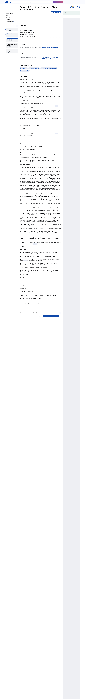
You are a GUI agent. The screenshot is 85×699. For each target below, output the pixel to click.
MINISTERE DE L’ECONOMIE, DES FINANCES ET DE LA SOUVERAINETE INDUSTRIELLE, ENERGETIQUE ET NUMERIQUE (50, 57)
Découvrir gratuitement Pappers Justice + (49, 47)
